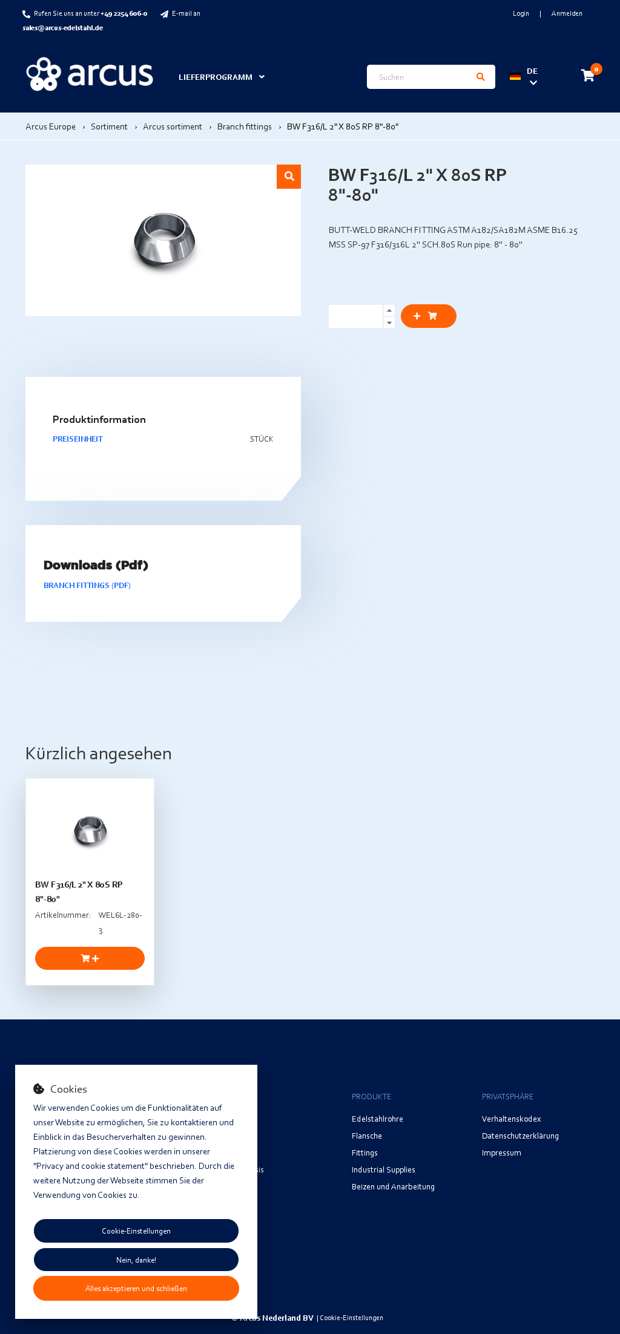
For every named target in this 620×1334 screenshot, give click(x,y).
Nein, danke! (136, 1259)
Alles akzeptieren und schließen (136, 1288)
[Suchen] (480, 77)
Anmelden (567, 13)
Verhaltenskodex (511, 1118)
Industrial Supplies (383, 1169)
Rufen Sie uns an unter (90, 13)
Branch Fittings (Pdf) (87, 585)
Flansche (367, 1135)
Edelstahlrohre (377, 1118)
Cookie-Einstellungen (136, 1230)
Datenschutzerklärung (520, 1135)
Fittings (365, 1152)
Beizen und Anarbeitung (393, 1186)
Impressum (501, 1152)
